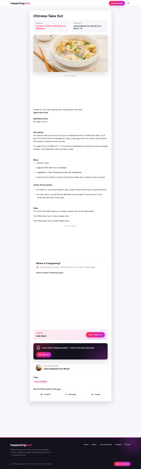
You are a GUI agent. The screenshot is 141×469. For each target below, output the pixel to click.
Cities (94, 444)
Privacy (127, 444)
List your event (117, 3)
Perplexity (72, 394)
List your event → (122, 464)
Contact (118, 444)
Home (86, 444)
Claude (97, 394)
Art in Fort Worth (41, 382)
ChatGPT (47, 394)
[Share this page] (128, 3)
